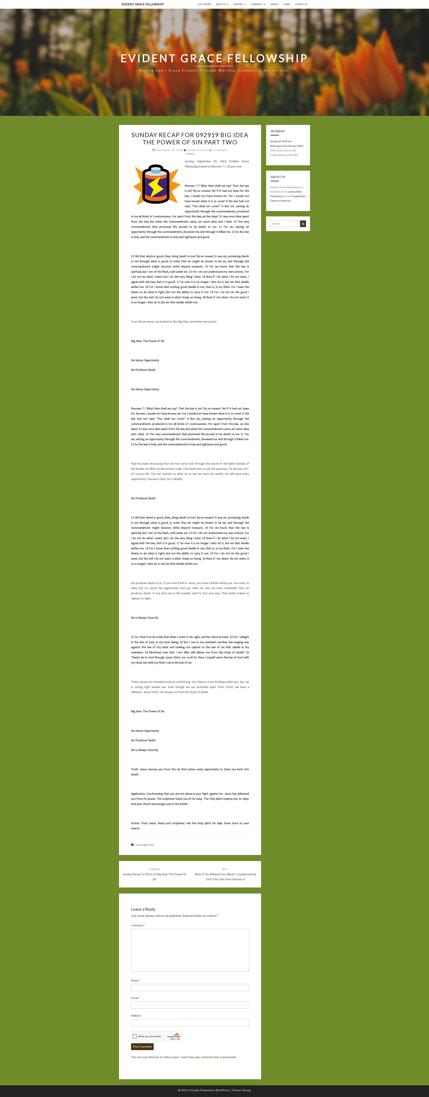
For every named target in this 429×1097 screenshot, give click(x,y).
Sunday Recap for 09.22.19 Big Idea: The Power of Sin (154, 874)
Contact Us (301, 4)
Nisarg (246, 1090)
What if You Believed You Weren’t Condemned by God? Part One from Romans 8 (225, 874)
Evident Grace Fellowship (142, 4)
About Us (221, 4)
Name (136, 980)
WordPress (223, 1090)
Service (274, 4)
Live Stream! (204, 4)
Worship (238, 4)
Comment (138, 925)
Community (257, 4)
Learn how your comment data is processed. (208, 1057)
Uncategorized (144, 845)
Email (135, 998)
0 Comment (220, 150)
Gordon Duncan (197, 150)
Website (136, 1015)
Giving (287, 4)
